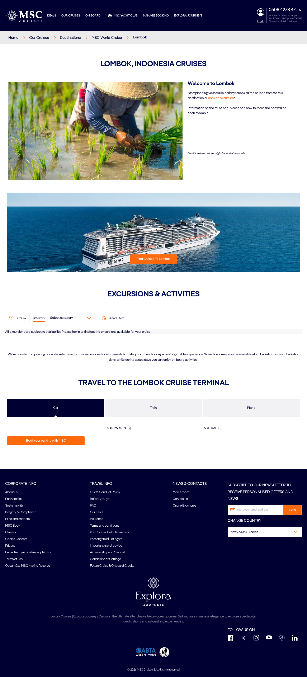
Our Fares (96, 512)
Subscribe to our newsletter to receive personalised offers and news (260, 492)
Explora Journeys (188, 15)
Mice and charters (17, 519)
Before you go (99, 499)
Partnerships (13, 499)
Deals (51, 15)
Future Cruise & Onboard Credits (112, 566)
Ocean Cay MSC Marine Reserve (27, 566)
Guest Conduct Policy (105, 492)
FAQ (93, 505)
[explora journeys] (153, 591)
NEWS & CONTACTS (190, 484)
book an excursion (221, 98)
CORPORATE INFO (20, 484)
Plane (251, 408)
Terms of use (14, 559)
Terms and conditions (104, 525)
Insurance (96, 519)
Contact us (180, 499)
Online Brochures (184, 505)
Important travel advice (106, 545)
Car (55, 408)
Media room (181, 492)
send (292, 510)
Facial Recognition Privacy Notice (28, 552)
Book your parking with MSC (46, 440)
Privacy (10, 545)
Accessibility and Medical (107, 552)
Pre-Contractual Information (109, 532)
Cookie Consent (16, 539)
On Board (92, 15)
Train (153, 408)
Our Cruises (70, 15)
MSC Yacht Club (126, 15)
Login (260, 21)
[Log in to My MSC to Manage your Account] (260, 12)
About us (11, 492)
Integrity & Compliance (20, 512)
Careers (10, 532)
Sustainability (14, 505)
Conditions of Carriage (105, 559)
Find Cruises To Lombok (153, 259)
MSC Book (12, 525)
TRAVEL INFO (101, 484)
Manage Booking (156, 15)
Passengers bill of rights (106, 539)
